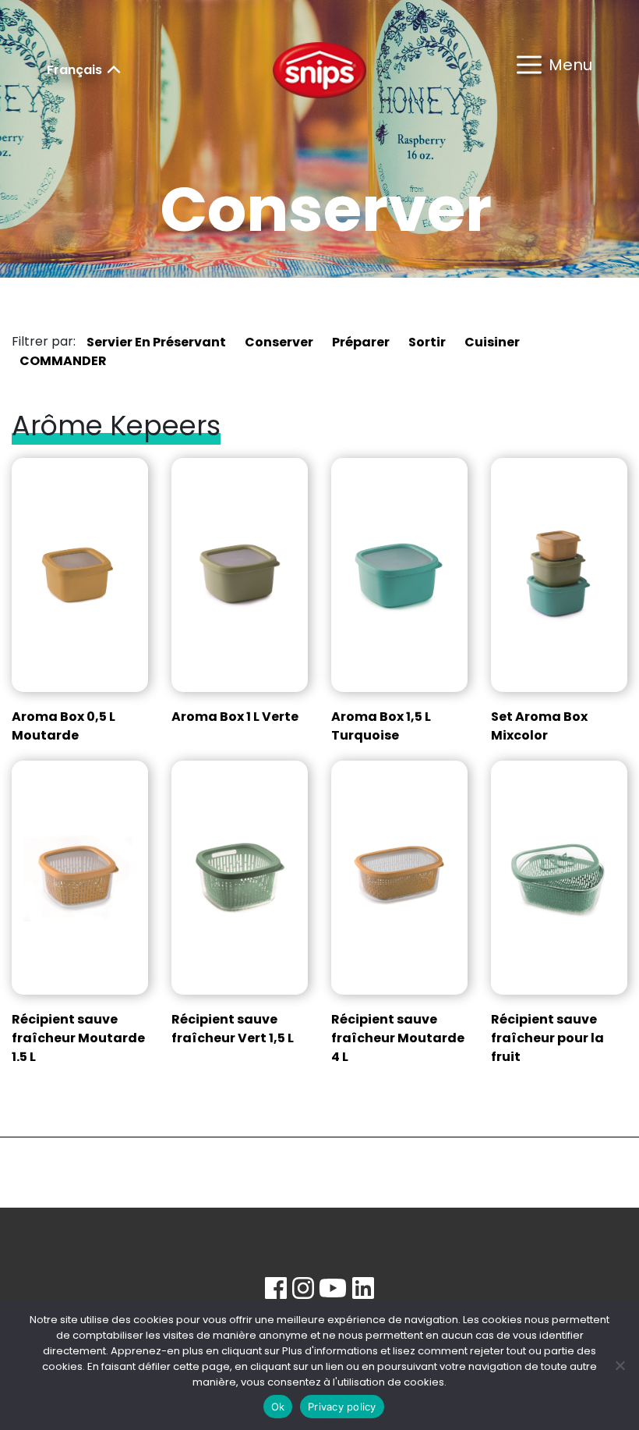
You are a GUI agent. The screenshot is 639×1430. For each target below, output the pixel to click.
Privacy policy (342, 1406)
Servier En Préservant (156, 342)
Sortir (427, 342)
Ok (278, 1406)
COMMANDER (63, 361)
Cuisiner (492, 342)
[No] (619, 1365)
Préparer (361, 342)
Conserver (279, 342)
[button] (554, 70)
